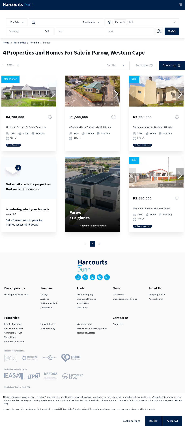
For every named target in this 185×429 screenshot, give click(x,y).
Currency (14, 31)
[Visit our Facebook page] (78, 277)
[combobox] (144, 22)
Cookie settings (131, 421)
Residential (20, 43)
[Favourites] (50, 117)
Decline (153, 421)
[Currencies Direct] (73, 376)
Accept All (172, 421)
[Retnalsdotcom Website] (49, 358)
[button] (124, 22)
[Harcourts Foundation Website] (29, 358)
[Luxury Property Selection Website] (10, 359)
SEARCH (172, 31)
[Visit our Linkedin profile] (92, 277)
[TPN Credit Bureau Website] (34, 377)
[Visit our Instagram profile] (100, 277)
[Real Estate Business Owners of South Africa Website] (50, 376)
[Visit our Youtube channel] (107, 277)
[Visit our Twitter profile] (85, 277)
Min (60, 31)
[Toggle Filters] (159, 31)
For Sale (34, 43)
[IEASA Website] (13, 377)
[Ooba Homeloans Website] (71, 358)
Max (111, 31)
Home (6, 43)
